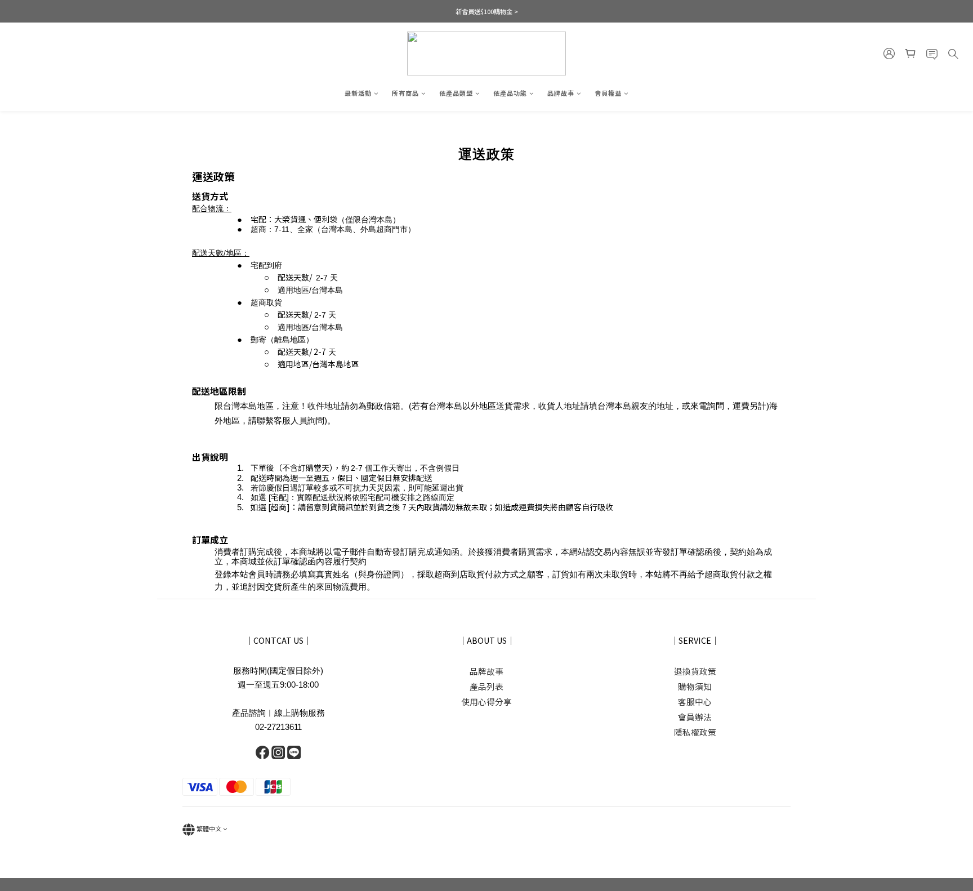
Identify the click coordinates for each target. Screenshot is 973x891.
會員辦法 (695, 717)
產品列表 (486, 686)
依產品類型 (456, 92)
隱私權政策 (695, 732)
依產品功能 (510, 92)
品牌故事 (560, 92)
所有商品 (405, 92)
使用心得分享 (486, 701)
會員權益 (608, 92)
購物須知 (695, 686)
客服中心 (695, 701)
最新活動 (358, 92)
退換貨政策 (695, 671)
